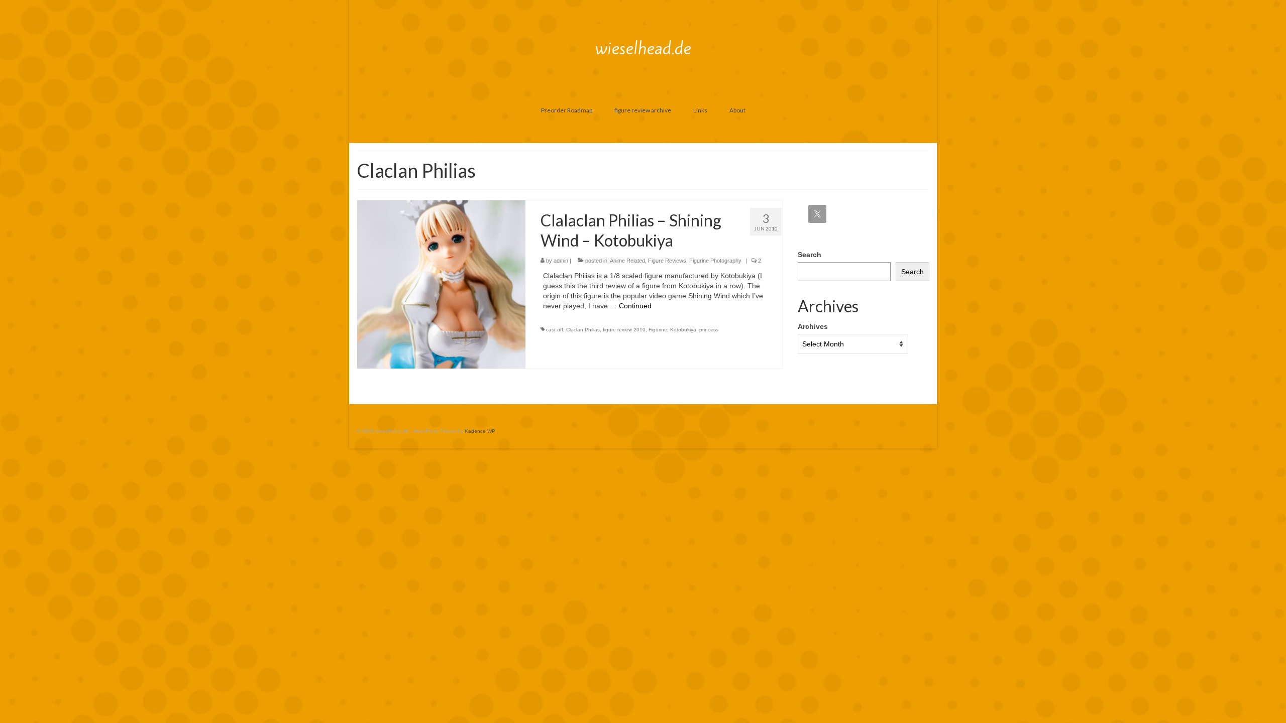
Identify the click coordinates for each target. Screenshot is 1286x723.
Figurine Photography (715, 261)
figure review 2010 (624, 329)
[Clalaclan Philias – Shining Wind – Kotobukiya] (441, 284)
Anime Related (627, 261)
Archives (813, 326)
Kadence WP (480, 431)
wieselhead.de (643, 48)
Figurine (658, 329)
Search (809, 255)
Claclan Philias (583, 329)
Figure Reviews (667, 261)
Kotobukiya (683, 329)
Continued (635, 306)
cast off (554, 329)
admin (561, 261)
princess (708, 329)
